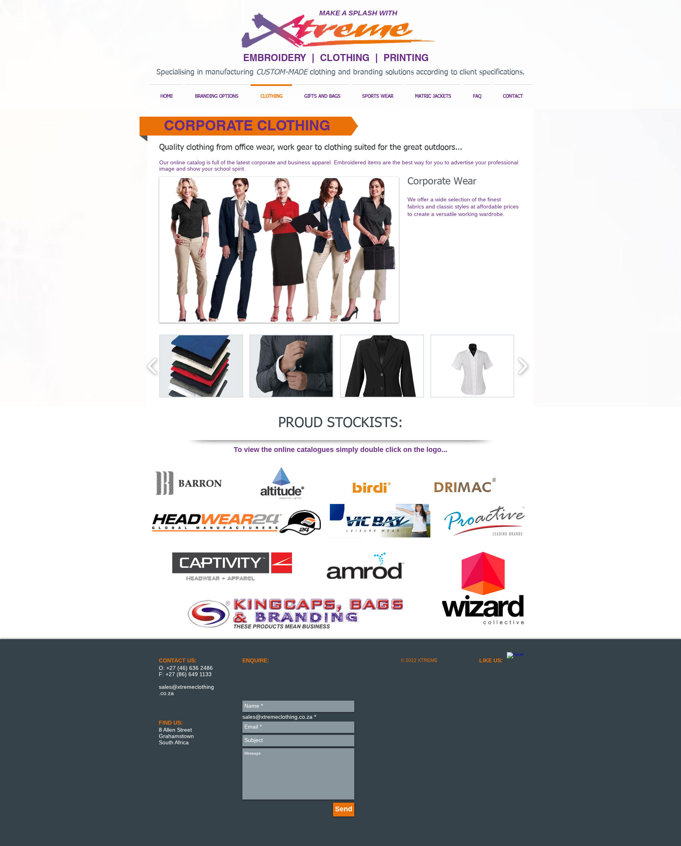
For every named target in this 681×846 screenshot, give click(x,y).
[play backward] (152, 366)
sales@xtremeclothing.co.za (277, 717)
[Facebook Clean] (515, 660)
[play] (381, 315)
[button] (279, 250)
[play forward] (523, 366)
